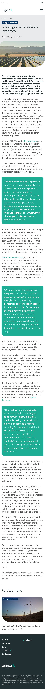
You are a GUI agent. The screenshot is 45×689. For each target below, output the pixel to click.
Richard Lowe (30, 141)
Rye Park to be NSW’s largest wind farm (21, 625)
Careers (5, 650)
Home (3, 18)
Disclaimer (6, 643)
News (11, 18)
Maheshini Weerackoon (12, 257)
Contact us (6, 654)
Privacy (5, 640)
